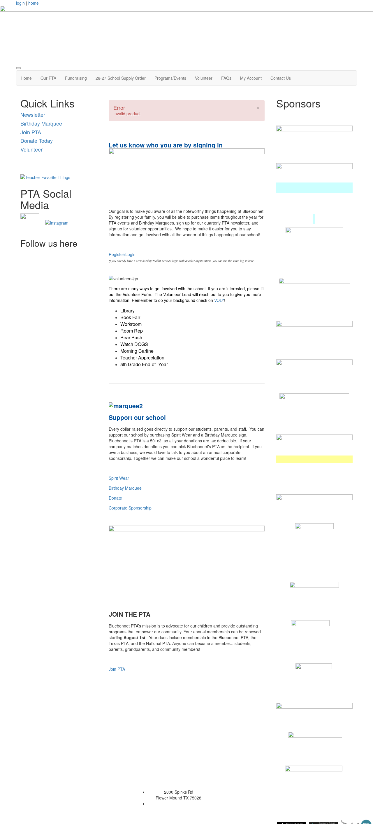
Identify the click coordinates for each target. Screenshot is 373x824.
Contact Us (280, 78)
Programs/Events (170, 78)
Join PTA (30, 132)
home (33, 3)
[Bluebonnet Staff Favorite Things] (45, 176)
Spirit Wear (119, 478)
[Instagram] (56, 222)
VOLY (219, 300)
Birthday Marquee (41, 123)
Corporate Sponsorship (130, 508)
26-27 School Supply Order (121, 78)
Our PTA (48, 78)
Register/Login (122, 254)
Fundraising (76, 78)
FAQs (226, 78)
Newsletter (32, 114)
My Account (251, 78)
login (20, 3)
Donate (115, 498)
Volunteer (203, 78)
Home (26, 78)
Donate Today (36, 140)
